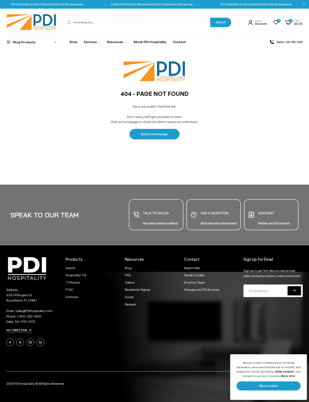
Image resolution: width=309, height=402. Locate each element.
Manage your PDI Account (201, 289)
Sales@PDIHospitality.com (34, 311)
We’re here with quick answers (219, 223)
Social (129, 297)
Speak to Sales (194, 275)
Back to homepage (154, 134)
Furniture (72, 297)
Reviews (130, 304)
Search (221, 22)
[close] (304, 4)
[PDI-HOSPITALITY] (31, 22)
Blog (128, 268)
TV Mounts (73, 282)
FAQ (128, 275)
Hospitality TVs (76, 275)
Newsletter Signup (137, 289)
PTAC (69, 289)
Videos (130, 282)
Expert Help (192, 268)
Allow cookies (268, 385)
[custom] (10, 342)
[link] (92, 42)
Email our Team (194, 282)
